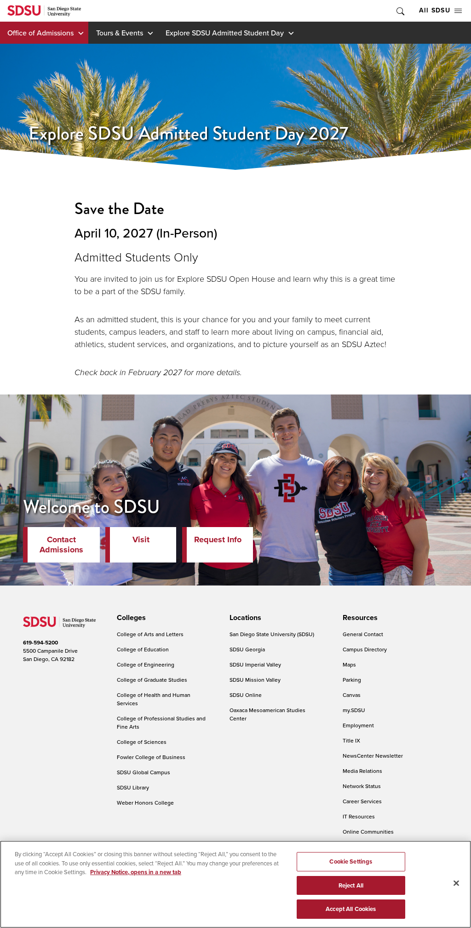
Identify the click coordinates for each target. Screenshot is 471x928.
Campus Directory (365, 649)
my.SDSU (354, 710)
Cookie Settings (350, 861)
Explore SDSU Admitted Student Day (225, 33)
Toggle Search (399, 11)
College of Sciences (142, 742)
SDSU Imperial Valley (255, 664)
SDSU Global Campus (143, 772)
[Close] (456, 883)
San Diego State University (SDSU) (272, 634)
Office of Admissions (40, 33)
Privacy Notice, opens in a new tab (135, 872)
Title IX (351, 740)
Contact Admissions (61, 545)
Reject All (351, 885)
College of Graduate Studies (152, 680)
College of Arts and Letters (150, 634)
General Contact (363, 634)
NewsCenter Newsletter (373, 756)
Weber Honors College (145, 802)
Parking (352, 680)
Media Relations (362, 771)
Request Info (217, 539)
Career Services (362, 801)
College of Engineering (145, 664)
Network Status (362, 786)
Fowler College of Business (151, 757)
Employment (358, 725)
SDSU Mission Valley (255, 680)
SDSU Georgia (247, 649)
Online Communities (368, 831)
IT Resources (359, 816)
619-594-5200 (40, 642)
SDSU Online (246, 695)
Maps (349, 664)
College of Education (143, 649)
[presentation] (130, 618)
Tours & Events (119, 33)
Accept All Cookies (351, 909)
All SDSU (434, 10)
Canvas (352, 695)
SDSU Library (133, 787)
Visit (140, 539)
